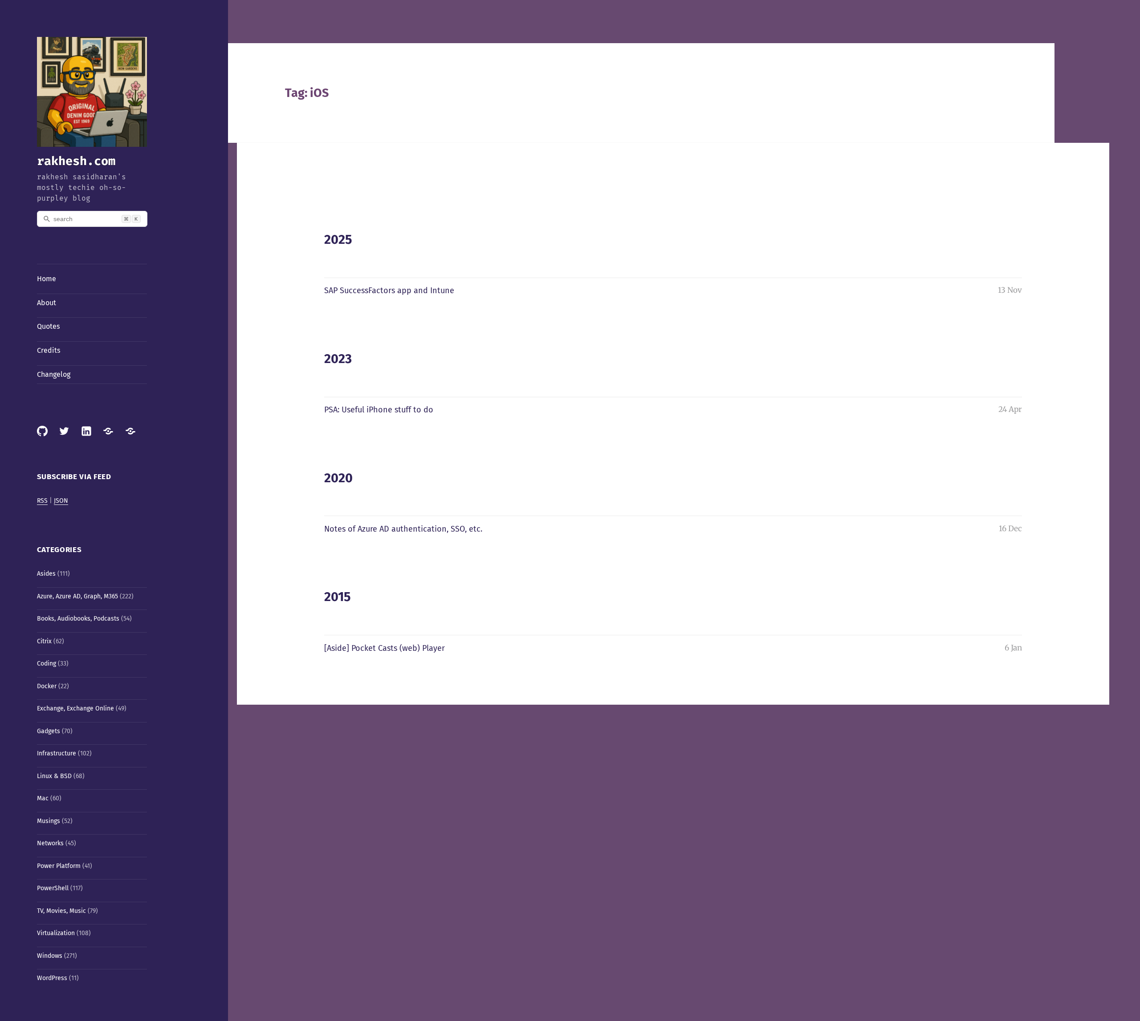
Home (46, 278)
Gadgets (48, 731)
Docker (47, 686)
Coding (46, 663)
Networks (50, 843)
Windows (49, 956)
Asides (46, 573)
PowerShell (53, 888)
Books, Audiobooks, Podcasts (78, 618)
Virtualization (56, 933)
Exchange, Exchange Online (75, 708)
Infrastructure (56, 753)
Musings (48, 821)
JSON (61, 500)
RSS (42, 500)
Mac (43, 798)
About (46, 303)
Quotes (48, 326)
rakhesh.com (76, 161)
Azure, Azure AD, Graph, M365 (77, 596)
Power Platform (59, 866)
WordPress (52, 978)
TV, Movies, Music (61, 911)
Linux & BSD (54, 776)
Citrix (44, 641)
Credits (48, 350)
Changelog (53, 374)
